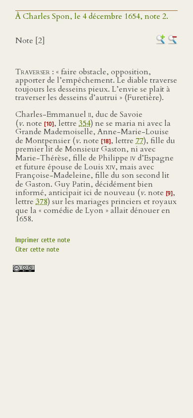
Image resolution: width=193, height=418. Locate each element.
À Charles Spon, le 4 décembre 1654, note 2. (91, 16)
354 (85, 123)
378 (42, 201)
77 (140, 140)
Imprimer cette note (42, 240)
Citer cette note (37, 249)
